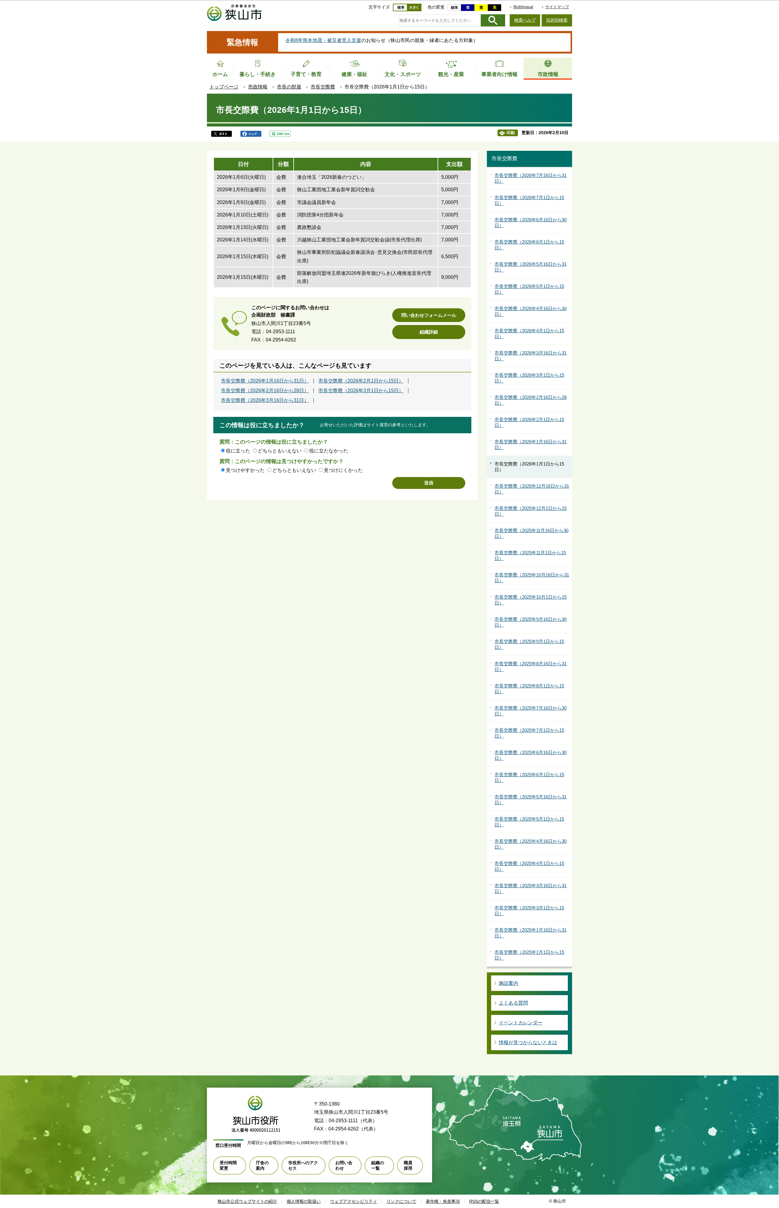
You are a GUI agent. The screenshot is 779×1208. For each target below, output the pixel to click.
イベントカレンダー (521, 1022)
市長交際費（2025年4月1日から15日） (529, 866)
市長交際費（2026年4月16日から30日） (530, 311)
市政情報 (257, 86)
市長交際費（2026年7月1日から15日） (529, 200)
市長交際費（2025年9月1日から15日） (529, 644)
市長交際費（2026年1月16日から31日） (265, 381)
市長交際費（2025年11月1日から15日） (530, 555)
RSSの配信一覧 (484, 1201)
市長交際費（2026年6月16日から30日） (530, 222)
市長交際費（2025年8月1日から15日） (529, 688)
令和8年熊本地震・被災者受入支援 (323, 40)
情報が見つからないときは (528, 1042)
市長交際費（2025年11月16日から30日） (531, 533)
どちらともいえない (280, 450)
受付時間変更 (228, 1165)
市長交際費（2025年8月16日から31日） (530, 666)
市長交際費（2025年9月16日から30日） (530, 622)
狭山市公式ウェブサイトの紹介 (247, 1201)
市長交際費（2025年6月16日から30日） (530, 755)
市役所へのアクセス (303, 1165)
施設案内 (508, 983)
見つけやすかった (245, 470)
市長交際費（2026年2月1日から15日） (360, 381)
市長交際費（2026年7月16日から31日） (530, 178)
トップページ (224, 86)
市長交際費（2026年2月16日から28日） (265, 390)
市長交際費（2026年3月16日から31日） (265, 400)
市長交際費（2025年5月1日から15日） (529, 822)
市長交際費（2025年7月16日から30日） (530, 711)
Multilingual (523, 7)
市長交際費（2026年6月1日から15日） (529, 245)
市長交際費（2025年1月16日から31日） (530, 933)
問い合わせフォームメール (428, 315)
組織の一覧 (377, 1165)
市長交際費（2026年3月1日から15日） (360, 390)
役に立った (238, 450)
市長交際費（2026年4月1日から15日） (529, 333)
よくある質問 (513, 1003)
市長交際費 (323, 86)
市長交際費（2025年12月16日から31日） (531, 489)
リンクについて (401, 1201)
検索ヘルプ (525, 20)
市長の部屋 (289, 86)
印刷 (511, 132)
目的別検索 (557, 20)
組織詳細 (429, 331)
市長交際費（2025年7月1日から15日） (529, 733)
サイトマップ (557, 7)
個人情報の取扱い (304, 1201)
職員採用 (408, 1165)
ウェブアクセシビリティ (353, 1201)
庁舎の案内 (262, 1165)
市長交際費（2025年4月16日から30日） (530, 844)
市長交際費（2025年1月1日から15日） (529, 955)
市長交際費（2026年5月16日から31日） (530, 267)
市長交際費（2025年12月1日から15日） (530, 511)
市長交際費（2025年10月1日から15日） (530, 600)
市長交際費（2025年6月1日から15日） (529, 777)
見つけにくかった (343, 470)
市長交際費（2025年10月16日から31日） (531, 577)
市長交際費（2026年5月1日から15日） (529, 289)
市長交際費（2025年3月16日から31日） (530, 888)
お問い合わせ (343, 1165)
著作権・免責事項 (443, 1201)
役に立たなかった (328, 450)
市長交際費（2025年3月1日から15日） (529, 910)
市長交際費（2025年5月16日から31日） (530, 799)
